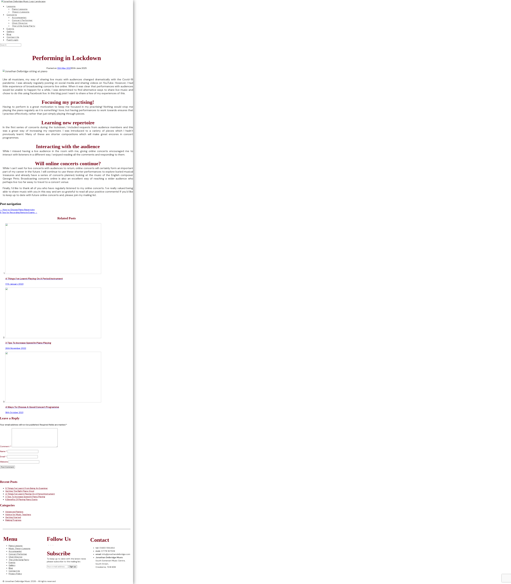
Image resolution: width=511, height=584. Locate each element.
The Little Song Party (23, 26)
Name (3, 451)
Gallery (12, 565)
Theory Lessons (20, 12)
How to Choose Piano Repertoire (17, 209)
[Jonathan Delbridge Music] (23, 1)
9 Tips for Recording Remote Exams (18, 212)
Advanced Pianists (14, 511)
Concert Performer (18, 554)
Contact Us (14, 570)
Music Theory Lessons (19, 548)
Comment (5, 446)
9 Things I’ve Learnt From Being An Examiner (26, 488)
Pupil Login (12, 40)
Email (3, 456)
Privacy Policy (15, 573)
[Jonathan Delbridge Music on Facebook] (48, 544)
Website (4, 461)
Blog (11, 568)
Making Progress (13, 520)
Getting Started (13, 517)
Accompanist (15, 551)
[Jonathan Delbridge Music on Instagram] (52, 544)
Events (12, 562)
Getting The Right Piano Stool (19, 491)
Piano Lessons (15, 545)
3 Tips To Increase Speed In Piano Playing (25, 496)
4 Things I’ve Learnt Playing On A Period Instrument (30, 493)
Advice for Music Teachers (18, 514)
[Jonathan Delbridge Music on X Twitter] (50, 544)
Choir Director (15, 556)
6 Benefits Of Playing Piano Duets (21, 499)
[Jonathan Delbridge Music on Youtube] (54, 544)
